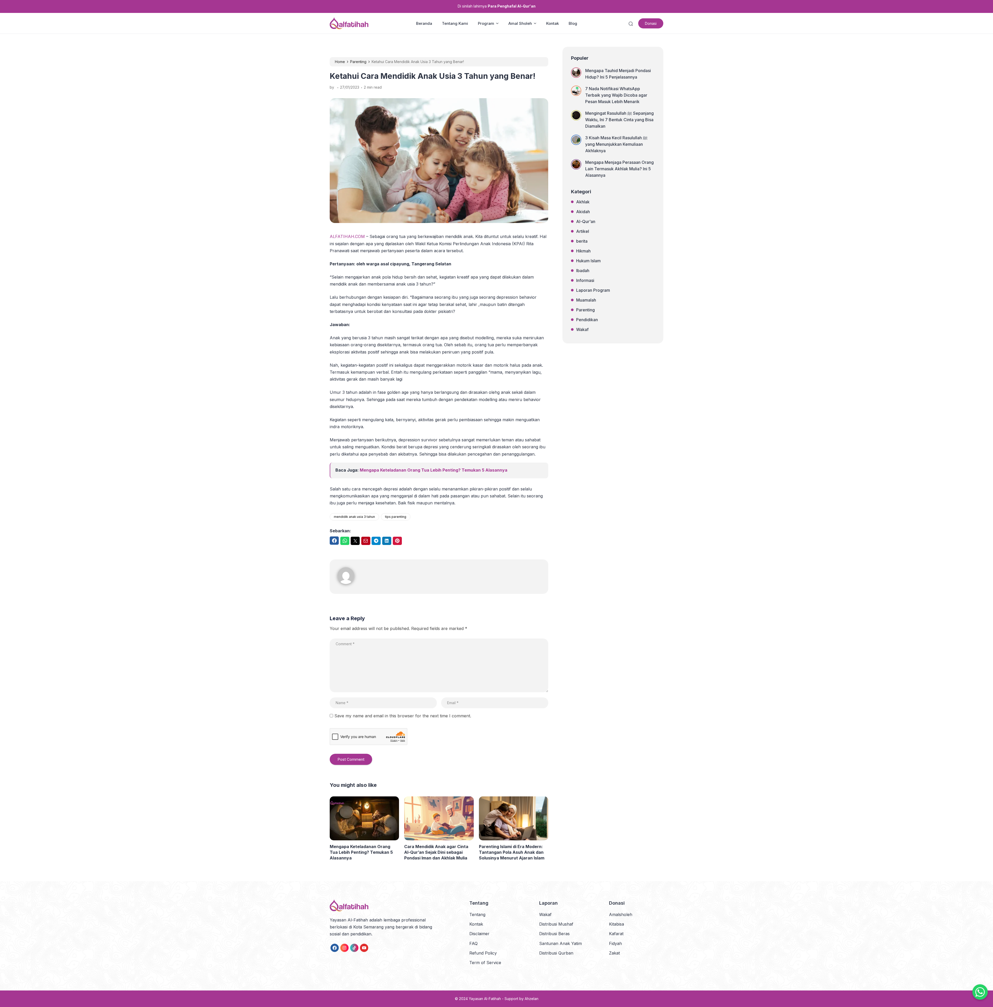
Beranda (424, 23)
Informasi (585, 280)
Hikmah (583, 250)
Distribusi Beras (554, 933)
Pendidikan (587, 319)
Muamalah (586, 300)
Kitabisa (616, 924)
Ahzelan (531, 998)
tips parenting (395, 517)
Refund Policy (483, 953)
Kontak (552, 23)
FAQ (473, 943)
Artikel (582, 231)
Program (486, 23)
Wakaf (582, 329)
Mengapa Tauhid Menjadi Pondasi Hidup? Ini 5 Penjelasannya (618, 74)
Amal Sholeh (520, 23)
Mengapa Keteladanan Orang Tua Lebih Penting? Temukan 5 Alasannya (433, 470)
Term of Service (485, 962)
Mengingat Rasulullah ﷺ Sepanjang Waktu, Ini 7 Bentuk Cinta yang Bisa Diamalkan (619, 120)
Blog (573, 23)
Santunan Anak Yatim (560, 943)
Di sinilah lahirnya (497, 6)
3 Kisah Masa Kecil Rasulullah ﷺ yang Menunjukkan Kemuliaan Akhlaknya (616, 144)
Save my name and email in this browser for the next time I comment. (402, 715)
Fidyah (615, 943)
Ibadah (582, 270)
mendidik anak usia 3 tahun (354, 517)
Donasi (651, 23)
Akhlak (583, 201)
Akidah (583, 211)
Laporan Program (593, 290)
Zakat (614, 953)
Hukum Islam (588, 260)
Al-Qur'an (585, 221)
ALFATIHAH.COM (347, 236)
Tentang (477, 914)
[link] (334, 948)
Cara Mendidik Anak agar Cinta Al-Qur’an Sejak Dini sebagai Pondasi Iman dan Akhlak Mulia (436, 852)
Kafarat (616, 933)
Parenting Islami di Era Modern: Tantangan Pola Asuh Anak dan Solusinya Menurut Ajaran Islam (511, 852)
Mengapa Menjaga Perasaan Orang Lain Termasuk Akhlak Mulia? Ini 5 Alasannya (619, 169)
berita (582, 241)
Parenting (585, 309)
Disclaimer (479, 933)
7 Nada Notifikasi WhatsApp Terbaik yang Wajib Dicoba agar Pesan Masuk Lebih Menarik (616, 95)
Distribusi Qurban (556, 953)
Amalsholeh (620, 914)
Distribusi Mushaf (556, 924)
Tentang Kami (455, 23)
